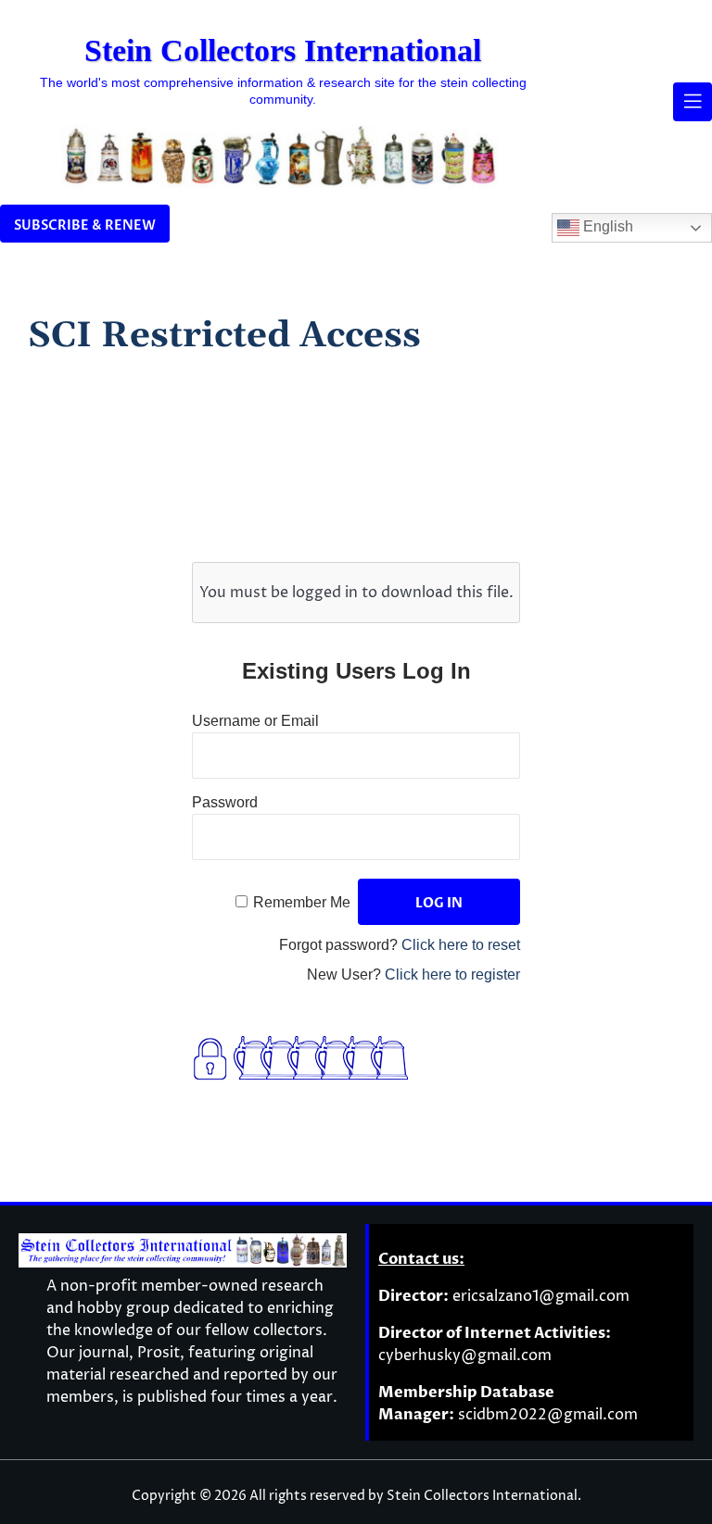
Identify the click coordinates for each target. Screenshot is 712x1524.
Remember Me (301, 902)
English (606, 227)
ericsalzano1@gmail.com (540, 1296)
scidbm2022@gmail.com (548, 1415)
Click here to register (452, 974)
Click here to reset (460, 945)
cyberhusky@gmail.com (465, 1355)
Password (225, 802)
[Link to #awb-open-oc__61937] (692, 101)
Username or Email (255, 721)
